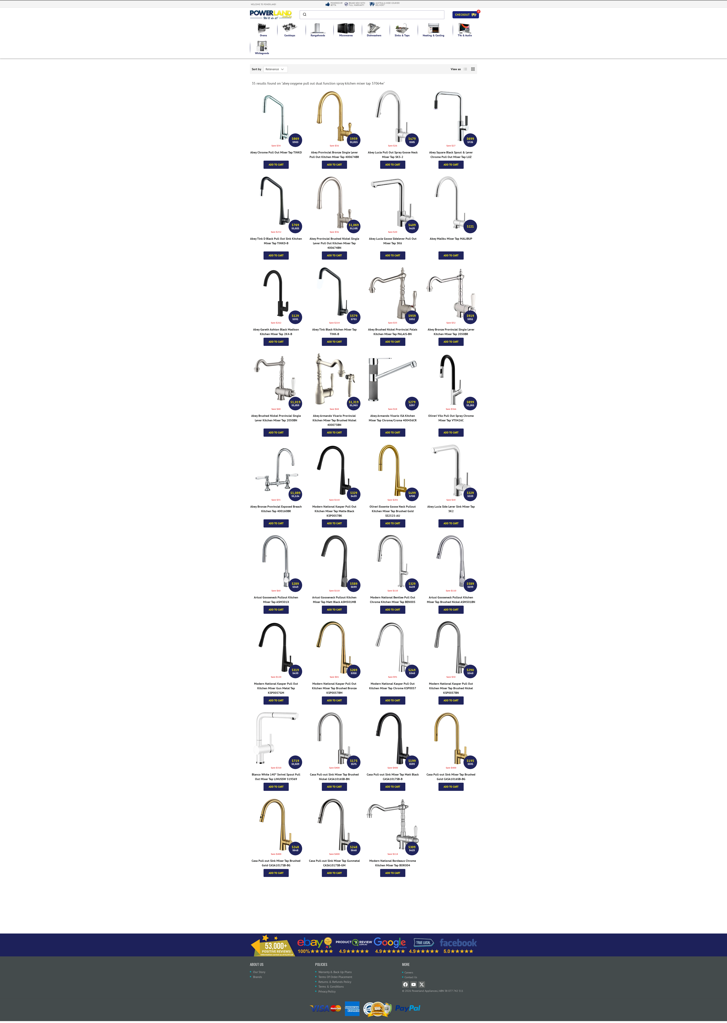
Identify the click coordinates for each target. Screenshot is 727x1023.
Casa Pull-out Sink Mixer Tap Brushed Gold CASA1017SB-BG (276, 863)
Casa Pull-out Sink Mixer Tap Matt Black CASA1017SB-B (393, 777)
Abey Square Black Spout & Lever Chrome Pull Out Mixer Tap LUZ (451, 154)
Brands (257, 977)
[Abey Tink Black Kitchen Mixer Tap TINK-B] (334, 293)
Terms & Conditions (331, 986)
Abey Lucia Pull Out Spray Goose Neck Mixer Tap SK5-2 (393, 154)
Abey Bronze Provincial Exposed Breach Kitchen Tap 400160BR (276, 509)
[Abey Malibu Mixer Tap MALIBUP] (451, 202)
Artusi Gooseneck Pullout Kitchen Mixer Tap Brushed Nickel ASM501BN (451, 599)
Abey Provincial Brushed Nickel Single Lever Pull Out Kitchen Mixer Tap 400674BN (334, 243)
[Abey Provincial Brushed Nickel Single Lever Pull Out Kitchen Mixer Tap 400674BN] (334, 202)
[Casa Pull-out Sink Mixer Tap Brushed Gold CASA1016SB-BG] (451, 738)
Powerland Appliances (424, 991)
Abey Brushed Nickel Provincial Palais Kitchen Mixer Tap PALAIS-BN (392, 332)
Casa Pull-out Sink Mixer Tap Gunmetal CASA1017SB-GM (334, 863)
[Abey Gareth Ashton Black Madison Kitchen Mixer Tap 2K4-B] (276, 293)
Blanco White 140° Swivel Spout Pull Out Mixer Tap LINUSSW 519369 (276, 777)
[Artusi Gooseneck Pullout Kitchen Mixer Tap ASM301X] (276, 561)
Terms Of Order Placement (335, 977)
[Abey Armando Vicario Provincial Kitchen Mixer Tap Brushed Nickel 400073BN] (334, 379)
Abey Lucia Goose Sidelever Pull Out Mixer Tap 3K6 (393, 241)
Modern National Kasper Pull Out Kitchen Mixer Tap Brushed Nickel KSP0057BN (451, 688)
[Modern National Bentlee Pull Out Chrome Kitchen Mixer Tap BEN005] (393, 561)
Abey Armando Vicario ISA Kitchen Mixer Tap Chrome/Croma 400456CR (393, 418)
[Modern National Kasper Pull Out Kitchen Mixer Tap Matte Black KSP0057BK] (334, 470)
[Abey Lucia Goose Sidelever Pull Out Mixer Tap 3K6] (393, 202)
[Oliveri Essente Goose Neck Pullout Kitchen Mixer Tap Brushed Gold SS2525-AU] (393, 470)
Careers (409, 972)
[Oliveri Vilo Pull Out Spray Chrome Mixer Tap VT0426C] (451, 379)
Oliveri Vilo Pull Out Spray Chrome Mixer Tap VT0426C (451, 418)
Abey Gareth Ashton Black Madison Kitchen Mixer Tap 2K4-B (276, 332)
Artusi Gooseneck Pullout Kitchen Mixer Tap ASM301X (276, 599)
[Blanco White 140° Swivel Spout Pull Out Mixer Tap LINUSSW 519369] (276, 738)
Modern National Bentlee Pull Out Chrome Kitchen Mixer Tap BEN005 (392, 599)
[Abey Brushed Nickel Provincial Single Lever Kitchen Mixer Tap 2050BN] (276, 379)
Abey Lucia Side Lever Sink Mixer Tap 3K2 (451, 509)
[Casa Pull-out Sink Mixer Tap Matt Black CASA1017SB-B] (393, 738)
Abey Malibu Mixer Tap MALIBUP (451, 238)
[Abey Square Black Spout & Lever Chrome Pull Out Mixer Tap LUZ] (451, 116)
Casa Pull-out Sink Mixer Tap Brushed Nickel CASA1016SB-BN (334, 777)
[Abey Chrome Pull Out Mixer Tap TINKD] (276, 116)
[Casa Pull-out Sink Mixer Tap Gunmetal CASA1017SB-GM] (334, 824)
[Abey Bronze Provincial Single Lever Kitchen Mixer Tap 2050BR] (451, 293)
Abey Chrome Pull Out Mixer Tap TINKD (276, 152)
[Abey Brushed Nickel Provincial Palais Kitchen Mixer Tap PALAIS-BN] (393, 293)
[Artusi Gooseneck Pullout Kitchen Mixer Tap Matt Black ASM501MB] (334, 561)
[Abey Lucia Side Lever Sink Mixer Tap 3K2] (451, 470)
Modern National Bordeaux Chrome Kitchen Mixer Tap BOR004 (392, 863)
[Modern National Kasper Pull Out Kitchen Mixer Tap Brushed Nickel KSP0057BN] (451, 647)
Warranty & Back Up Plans (335, 972)
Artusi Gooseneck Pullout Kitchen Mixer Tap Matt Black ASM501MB (334, 599)
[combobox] (372, 14)
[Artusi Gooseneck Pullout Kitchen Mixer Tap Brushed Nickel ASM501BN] (451, 561)
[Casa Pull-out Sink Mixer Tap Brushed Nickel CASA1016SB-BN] (334, 738)
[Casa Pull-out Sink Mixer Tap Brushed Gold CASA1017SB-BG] (276, 824)
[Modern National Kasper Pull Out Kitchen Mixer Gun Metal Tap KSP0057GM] (276, 647)
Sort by (256, 69)
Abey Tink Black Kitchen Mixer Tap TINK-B (334, 332)
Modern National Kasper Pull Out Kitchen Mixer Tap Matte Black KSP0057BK (334, 511)
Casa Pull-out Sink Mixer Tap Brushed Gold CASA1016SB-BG (451, 777)
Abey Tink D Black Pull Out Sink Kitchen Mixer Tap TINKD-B (276, 241)
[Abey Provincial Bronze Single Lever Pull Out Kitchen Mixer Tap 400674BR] (334, 116)
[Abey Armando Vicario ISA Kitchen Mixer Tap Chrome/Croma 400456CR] (393, 379)
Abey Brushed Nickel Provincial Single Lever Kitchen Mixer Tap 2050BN (276, 418)
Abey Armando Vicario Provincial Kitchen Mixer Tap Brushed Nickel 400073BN (334, 420)
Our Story (259, 972)
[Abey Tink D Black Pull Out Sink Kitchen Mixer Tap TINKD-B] (276, 202)
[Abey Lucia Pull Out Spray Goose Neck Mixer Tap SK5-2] (393, 116)
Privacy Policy (326, 991)
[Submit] (304, 15)
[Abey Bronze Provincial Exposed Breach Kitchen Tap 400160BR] (276, 470)
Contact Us (411, 977)
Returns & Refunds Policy (334, 982)
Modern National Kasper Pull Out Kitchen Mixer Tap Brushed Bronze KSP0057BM (334, 688)
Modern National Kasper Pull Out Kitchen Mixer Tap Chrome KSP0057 (392, 686)
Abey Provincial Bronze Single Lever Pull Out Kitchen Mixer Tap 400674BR (334, 154)
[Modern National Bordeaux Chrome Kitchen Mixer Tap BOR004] (393, 824)
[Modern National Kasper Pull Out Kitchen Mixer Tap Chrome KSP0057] (393, 647)
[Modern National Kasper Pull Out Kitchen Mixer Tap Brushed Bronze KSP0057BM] (334, 647)
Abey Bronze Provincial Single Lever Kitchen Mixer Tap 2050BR (451, 332)
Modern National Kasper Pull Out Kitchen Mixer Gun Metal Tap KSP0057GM (276, 688)
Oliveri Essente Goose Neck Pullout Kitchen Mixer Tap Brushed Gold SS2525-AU (393, 511)
